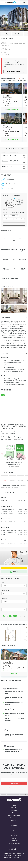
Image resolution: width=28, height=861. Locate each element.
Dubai (23, 2)
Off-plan (14, 813)
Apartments (14, 820)
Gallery (18, 34)
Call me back (14, 783)
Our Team (14, 835)
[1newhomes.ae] (14, 800)
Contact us (14, 840)
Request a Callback (14, 568)
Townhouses (14, 828)
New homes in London (14, 843)
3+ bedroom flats (19, 219)
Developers (14, 810)
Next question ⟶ (14, 224)
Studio (5, 215)
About (14, 838)
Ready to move (14, 818)
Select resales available (13, 71)
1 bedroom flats (14, 215)
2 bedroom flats (8, 219)
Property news (14, 833)
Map (7, 34)
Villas (14, 830)
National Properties (6, 50)
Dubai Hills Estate (5, 45)
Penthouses (14, 825)
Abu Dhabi (14, 807)
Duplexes (14, 823)
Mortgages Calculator (14, 815)
